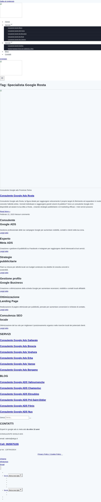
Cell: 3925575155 (9, 444)
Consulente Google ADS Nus (16, 411)
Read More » (5, 212)
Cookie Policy (55, 454)
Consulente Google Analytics (15, 46)
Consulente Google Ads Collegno (17, 39)
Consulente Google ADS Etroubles (19, 394)
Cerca (2, 418)
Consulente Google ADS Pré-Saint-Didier (23, 400)
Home (7, 22)
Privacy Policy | (44, 454)
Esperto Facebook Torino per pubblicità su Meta (20, 49)
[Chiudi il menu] (0, 468)
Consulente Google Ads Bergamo (19, 369)
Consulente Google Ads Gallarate (19, 340)
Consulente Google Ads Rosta (17, 195)
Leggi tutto (4, 233)
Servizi (6, 476)
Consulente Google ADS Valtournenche (22, 382)
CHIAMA (3, 59)
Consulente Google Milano (15, 28)
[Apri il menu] (2, 78)
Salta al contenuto (7, 1)
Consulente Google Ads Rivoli (16, 37)
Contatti (8, 54)
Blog (7, 52)
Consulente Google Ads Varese (17, 364)
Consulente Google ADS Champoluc (20, 388)
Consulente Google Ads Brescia (18, 346)
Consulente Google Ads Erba (16, 358)
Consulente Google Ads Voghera (18, 352)
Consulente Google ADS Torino (16, 31)
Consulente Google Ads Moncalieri (17, 34)
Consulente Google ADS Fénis (17, 405)
